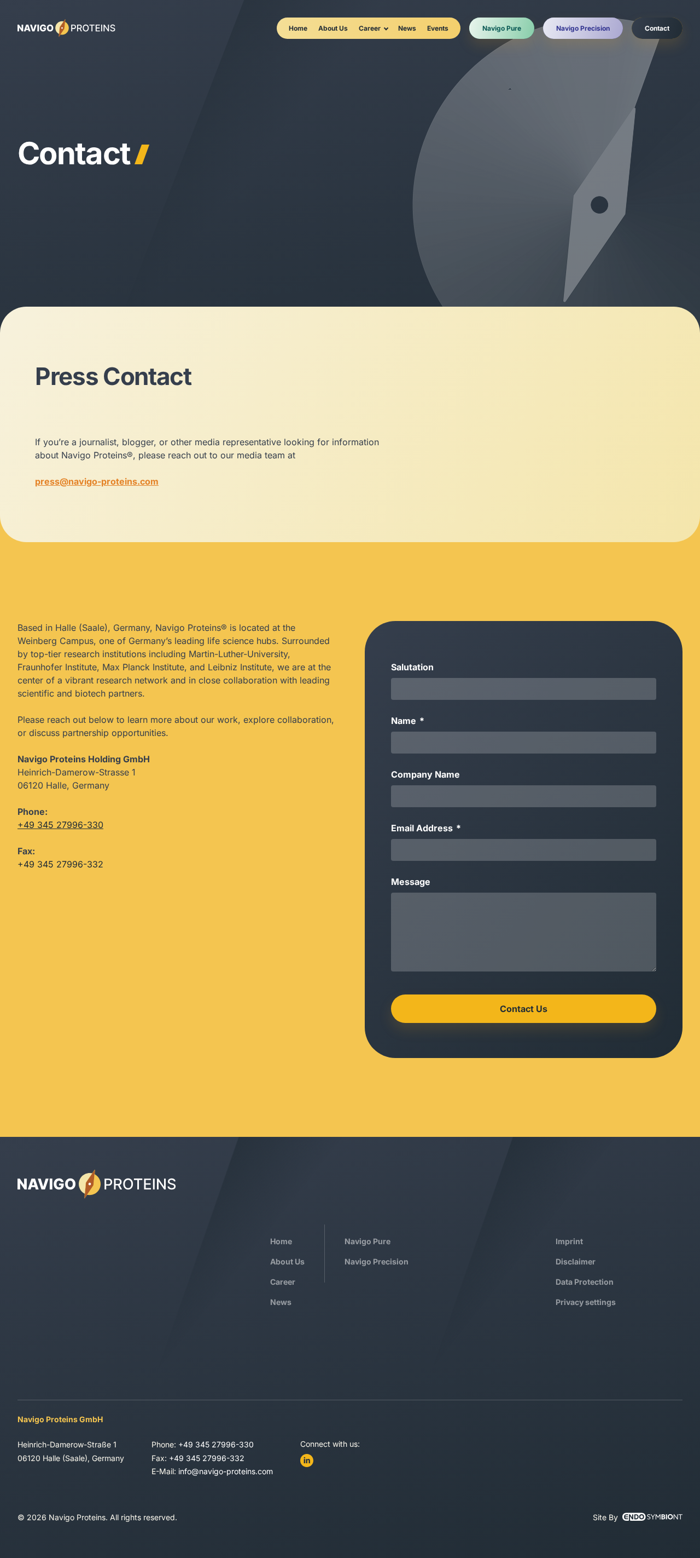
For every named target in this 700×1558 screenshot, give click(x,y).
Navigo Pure (501, 28)
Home (298, 28)
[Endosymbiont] (652, 1517)
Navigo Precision (583, 28)
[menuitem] (298, 28)
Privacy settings (586, 1302)
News (407, 28)
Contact (657, 28)
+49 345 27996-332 (206, 1458)
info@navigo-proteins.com (225, 1471)
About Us (333, 28)
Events (437, 28)
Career (370, 28)
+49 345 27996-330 (60, 824)
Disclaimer (576, 1261)
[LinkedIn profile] (306, 1460)
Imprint (569, 1241)
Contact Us (523, 1008)
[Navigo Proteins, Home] (66, 28)
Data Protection (585, 1281)
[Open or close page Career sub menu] (386, 28)
